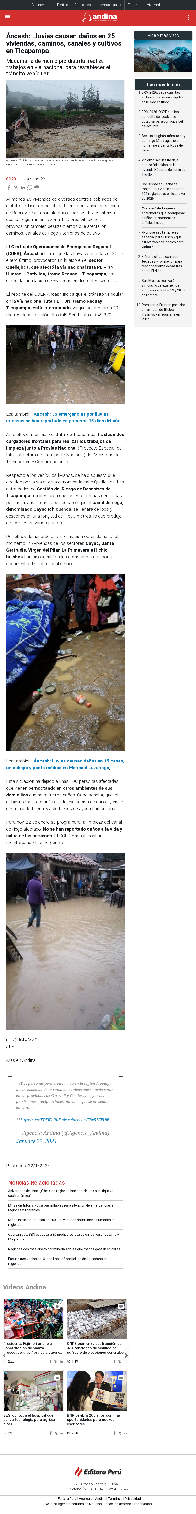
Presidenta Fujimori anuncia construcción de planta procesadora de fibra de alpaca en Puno (32, 1350)
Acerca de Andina (92, 1499)
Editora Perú (67, 1499)
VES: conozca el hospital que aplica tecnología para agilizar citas (29, 1419)
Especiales (83, 5)
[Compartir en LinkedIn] (61, 1361)
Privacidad (133, 1499)
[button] (4, 1355)
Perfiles (62, 5)
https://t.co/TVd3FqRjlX (41, 1119)
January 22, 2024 (36, 1141)
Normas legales (109, 5)
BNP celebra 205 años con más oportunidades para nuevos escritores (94, 1419)
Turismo (134, 5)
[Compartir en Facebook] (51, 1361)
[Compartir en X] (56, 1361)
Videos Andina (24, 1287)
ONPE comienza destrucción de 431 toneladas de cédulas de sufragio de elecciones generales (95, 1348)
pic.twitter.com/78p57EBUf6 (85, 1119)
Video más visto (163, 35)
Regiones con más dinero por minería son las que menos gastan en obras (64, 1249)
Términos (115, 1499)
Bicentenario (41, 5)
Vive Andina (155, 5)
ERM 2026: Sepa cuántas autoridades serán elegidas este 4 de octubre (163, 97)
